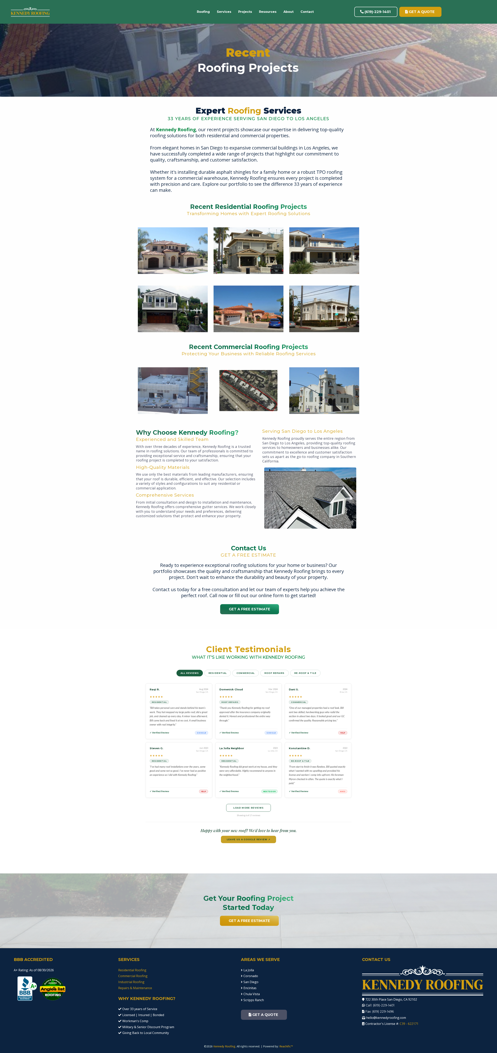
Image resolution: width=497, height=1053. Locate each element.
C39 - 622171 (409, 1024)
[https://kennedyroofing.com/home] (30, 11)
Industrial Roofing (131, 982)
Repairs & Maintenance (135, 988)
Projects (245, 12)
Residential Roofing (132, 970)
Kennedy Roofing (224, 1046)
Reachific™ (286, 1046)
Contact (307, 12)
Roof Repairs (274, 673)
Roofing (203, 12)
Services (224, 12)
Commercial (245, 673)
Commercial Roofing (133, 976)
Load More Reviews (248, 807)
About (288, 12)
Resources (267, 12)
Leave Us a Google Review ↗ (248, 839)
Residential (218, 673)
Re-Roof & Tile (305, 673)
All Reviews (190, 673)
